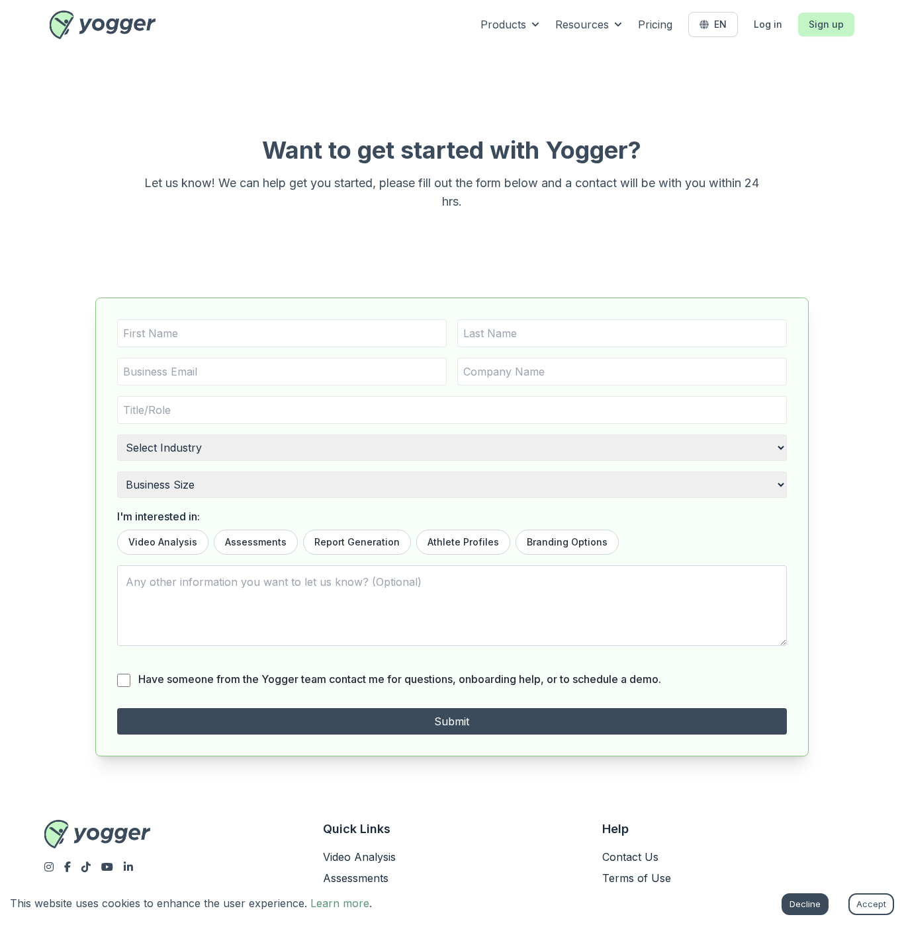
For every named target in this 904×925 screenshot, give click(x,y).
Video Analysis (162, 541)
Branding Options (567, 541)
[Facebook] (67, 867)
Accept (871, 904)
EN (720, 24)
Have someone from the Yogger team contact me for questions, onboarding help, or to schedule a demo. (399, 679)
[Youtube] (107, 867)
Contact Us (630, 857)
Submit (451, 721)
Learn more (339, 903)
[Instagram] (49, 867)
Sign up (826, 24)
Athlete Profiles (463, 541)
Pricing (655, 24)
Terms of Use (636, 878)
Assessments (256, 541)
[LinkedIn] (128, 867)
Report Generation (357, 541)
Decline (805, 904)
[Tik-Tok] (86, 867)
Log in (768, 24)
